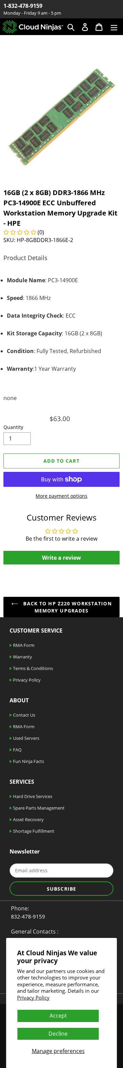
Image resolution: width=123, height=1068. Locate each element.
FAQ (17, 750)
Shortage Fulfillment (33, 831)
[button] (19, 232)
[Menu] (114, 26)
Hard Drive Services (32, 796)
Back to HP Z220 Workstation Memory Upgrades (66, 607)
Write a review (61, 557)
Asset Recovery (28, 819)
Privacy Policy (33, 997)
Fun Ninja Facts (28, 761)
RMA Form (23, 645)
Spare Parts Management (38, 808)
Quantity (13, 427)
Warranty (22, 657)
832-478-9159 (28, 916)
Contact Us (23, 715)
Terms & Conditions (32, 668)
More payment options (61, 496)
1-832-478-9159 (22, 6)
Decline (58, 1033)
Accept (58, 1015)
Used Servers (25, 738)
